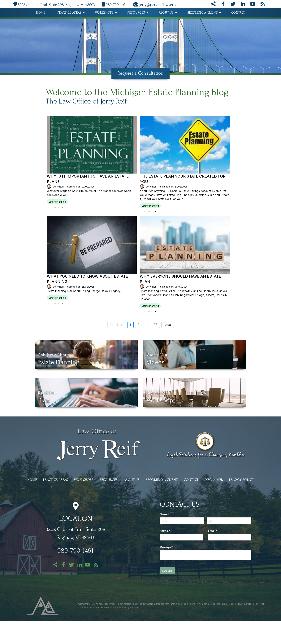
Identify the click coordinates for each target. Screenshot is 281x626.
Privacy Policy (241, 480)
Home (40, 12)
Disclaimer (214, 480)
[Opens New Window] (43, 605)
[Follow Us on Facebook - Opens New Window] (223, 5)
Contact (238, 12)
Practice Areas (69, 12)
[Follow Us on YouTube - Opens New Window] (253, 5)
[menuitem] (40, 12)
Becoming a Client (202, 12)
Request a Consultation (140, 73)
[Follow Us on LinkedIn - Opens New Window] (243, 5)
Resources (136, 12)
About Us (166, 12)
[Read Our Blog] (263, 5)
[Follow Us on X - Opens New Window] (233, 5)
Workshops (104, 12)
